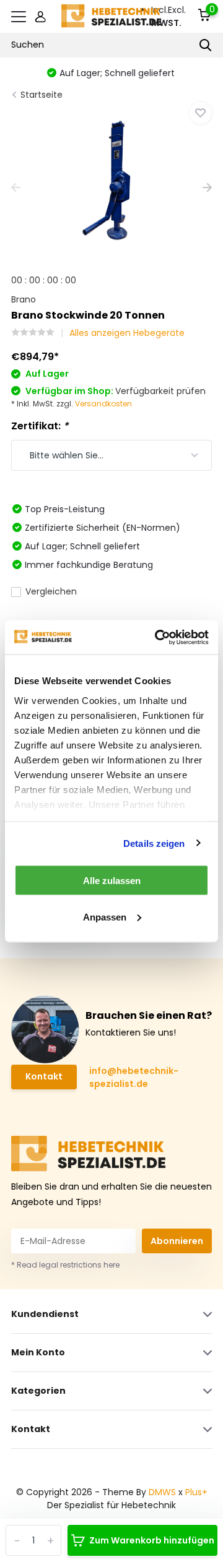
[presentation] (15, 188)
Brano (23, 299)
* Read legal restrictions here (65, 1264)
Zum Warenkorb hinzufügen (151, 1540)
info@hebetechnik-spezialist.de (133, 1077)
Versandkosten (103, 403)
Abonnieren (177, 1241)
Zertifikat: (39, 426)
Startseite (41, 94)
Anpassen (104, 916)
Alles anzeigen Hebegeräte (127, 333)
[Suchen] (205, 45)
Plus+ (196, 1492)
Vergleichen (51, 591)
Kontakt (44, 1076)
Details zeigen (154, 843)
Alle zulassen (112, 880)
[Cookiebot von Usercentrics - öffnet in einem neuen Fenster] (157, 637)
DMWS (162, 1492)
